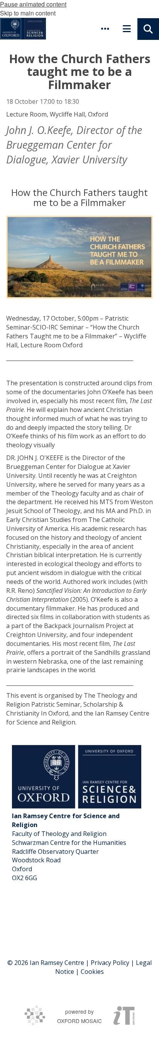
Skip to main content (28, 13)
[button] (105, 28)
